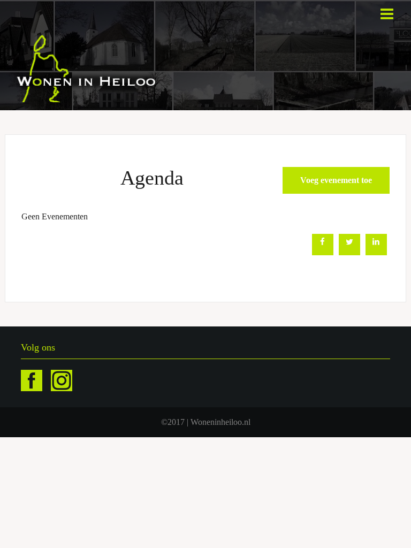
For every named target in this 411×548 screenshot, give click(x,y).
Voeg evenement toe (336, 180)
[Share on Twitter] (349, 252)
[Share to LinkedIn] (376, 252)
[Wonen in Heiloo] (87, 67)
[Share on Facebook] (322, 252)
